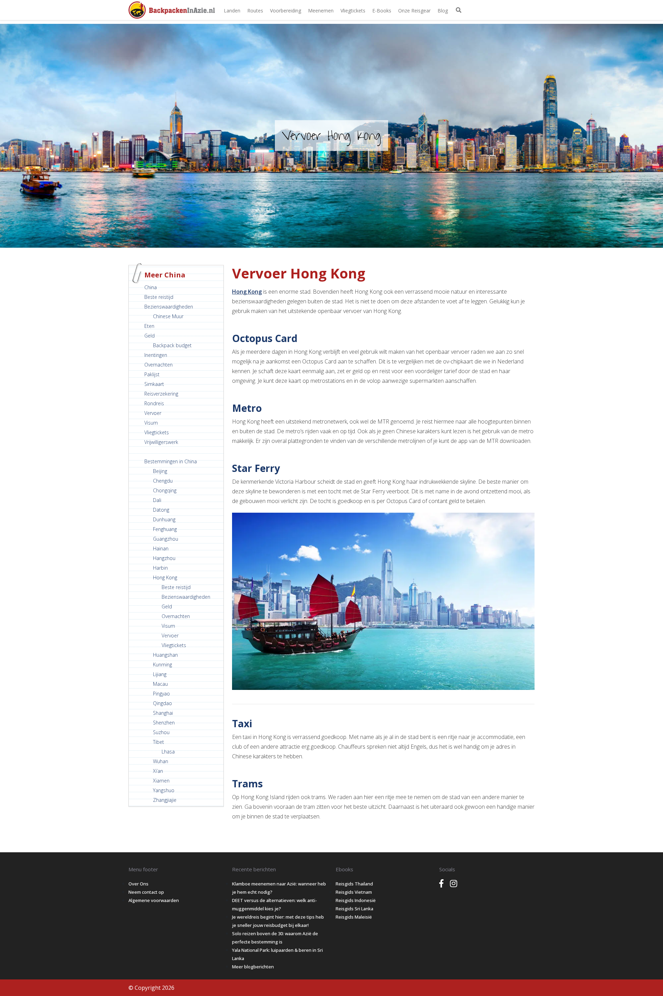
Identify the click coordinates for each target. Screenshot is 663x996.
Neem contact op (146, 892)
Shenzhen (164, 722)
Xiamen (161, 780)
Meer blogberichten (253, 967)
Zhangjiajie (164, 800)
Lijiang (159, 674)
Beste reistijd (158, 297)
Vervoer (152, 413)
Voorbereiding (285, 10)
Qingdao (162, 703)
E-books (381, 10)
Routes (255, 10)
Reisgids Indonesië (356, 900)
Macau (160, 684)
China (150, 287)
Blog (443, 10)
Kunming (162, 664)
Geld (149, 335)
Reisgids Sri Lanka (354, 908)
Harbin (160, 568)
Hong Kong (165, 577)
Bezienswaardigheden (168, 306)
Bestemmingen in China (170, 461)
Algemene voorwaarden (153, 900)
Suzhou (161, 732)
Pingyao (161, 693)
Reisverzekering (161, 393)
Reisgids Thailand (354, 884)
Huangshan (165, 655)
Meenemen (321, 10)
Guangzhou (165, 538)
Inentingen (155, 355)
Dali (157, 500)
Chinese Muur (168, 316)
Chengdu (163, 480)
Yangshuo (163, 790)
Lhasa (168, 751)
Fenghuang (165, 529)
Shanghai (163, 713)
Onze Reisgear (414, 10)
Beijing (160, 471)
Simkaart (154, 384)
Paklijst (152, 374)
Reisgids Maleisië (354, 917)
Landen (232, 10)
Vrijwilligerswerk (161, 442)
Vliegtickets (352, 10)
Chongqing (164, 490)
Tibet (158, 742)
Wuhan (160, 761)
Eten (149, 326)
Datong (161, 509)
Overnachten (158, 364)
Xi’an (158, 771)
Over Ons (138, 884)
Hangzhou (164, 558)
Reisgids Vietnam (354, 892)
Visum (151, 422)
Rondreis (154, 403)
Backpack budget (172, 345)
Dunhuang (164, 519)
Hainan (161, 548)
